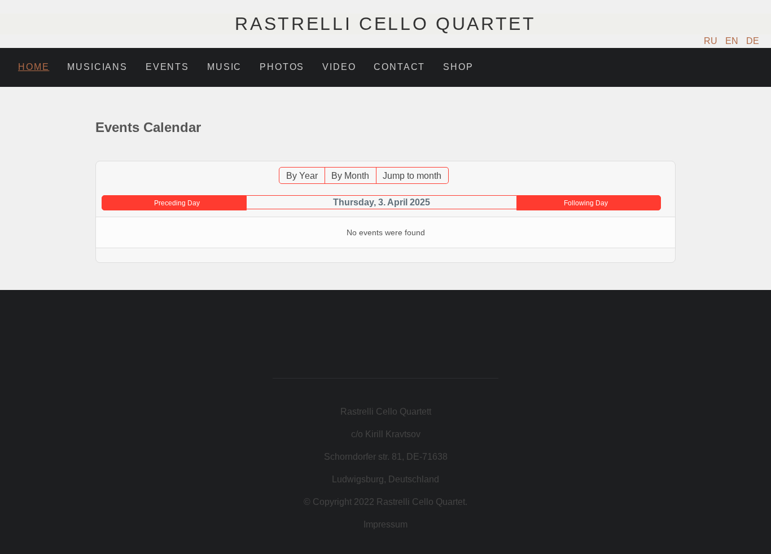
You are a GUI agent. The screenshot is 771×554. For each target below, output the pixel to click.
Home (33, 67)
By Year (302, 176)
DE (752, 41)
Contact (399, 67)
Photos (282, 67)
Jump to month (412, 176)
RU (712, 41)
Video (339, 67)
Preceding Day (177, 203)
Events (167, 67)
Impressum (385, 524)
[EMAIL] (669, 155)
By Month (350, 176)
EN (733, 41)
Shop (458, 67)
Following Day (586, 203)
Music (224, 67)
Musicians (97, 67)
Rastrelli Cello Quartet (385, 24)
